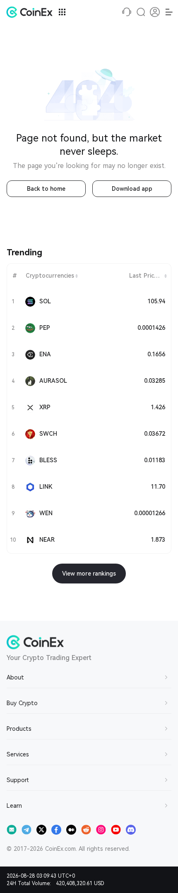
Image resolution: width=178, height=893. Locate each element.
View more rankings (89, 573)
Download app (132, 188)
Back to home (46, 188)
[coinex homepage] (31, 12)
